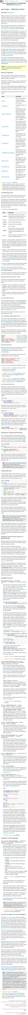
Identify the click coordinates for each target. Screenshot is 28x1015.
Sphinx (23, 1013)
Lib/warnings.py (10, 12)
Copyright (11, 1000)
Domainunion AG (17, 4)
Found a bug (23, 1012)
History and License (15, 1006)
